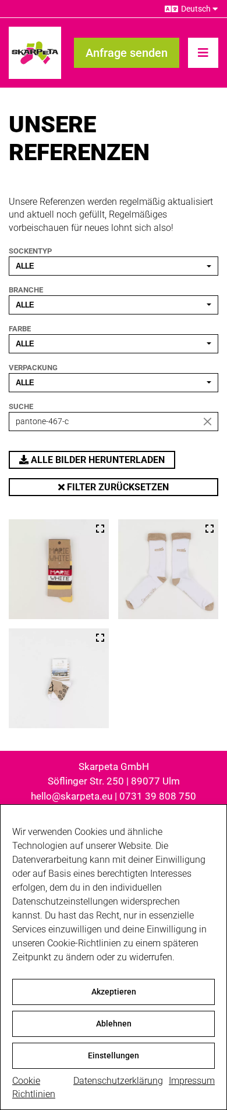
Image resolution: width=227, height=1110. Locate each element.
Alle (25, 266)
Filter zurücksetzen (117, 487)
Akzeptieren (113, 991)
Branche (26, 289)
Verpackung (33, 367)
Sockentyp (30, 251)
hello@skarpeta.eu (71, 796)
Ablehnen (114, 1023)
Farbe (20, 328)
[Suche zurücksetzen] (208, 421)
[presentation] (113, 421)
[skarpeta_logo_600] (35, 31)
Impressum (192, 1080)
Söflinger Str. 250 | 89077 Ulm (114, 781)
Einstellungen (113, 1055)
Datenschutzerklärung (118, 1080)
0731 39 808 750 (157, 796)
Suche (21, 406)
